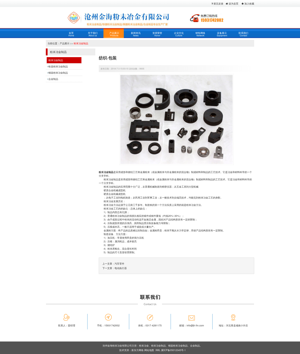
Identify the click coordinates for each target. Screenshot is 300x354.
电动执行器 (121, 268)
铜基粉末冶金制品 (58, 72)
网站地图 (149, 350)
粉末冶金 (144, 345)
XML (157, 350)
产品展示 (64, 43)
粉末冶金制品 (81, 43)
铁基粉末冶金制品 (58, 66)
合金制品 (53, 79)
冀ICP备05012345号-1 (173, 350)
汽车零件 (119, 263)
